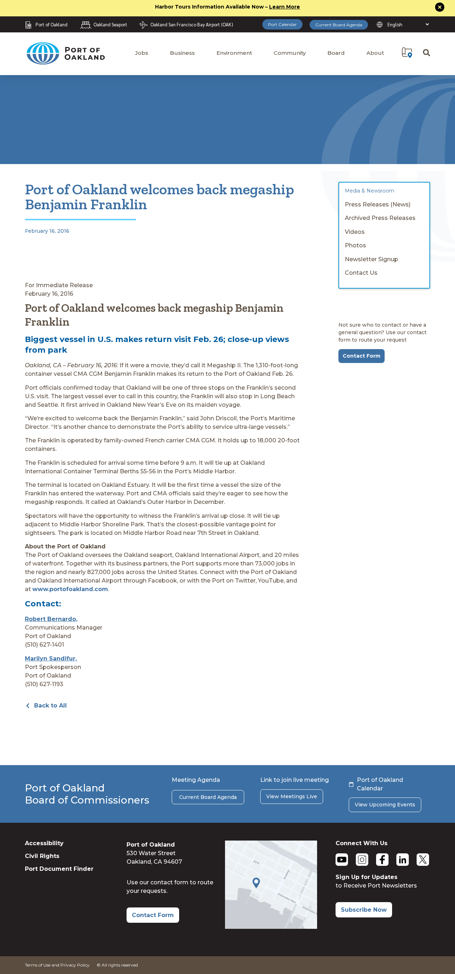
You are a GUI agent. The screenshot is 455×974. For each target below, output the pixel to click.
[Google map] (271, 926)
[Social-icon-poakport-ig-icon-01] (362, 859)
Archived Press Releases (380, 218)
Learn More (284, 7)
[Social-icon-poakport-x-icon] (423, 859)
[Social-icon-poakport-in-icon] (402, 859)
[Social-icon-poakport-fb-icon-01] (382, 859)
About (375, 52)
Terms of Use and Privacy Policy (57, 965)
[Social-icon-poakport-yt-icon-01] (342, 859)
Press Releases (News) (378, 204)
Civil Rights (42, 856)
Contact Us (361, 272)
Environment (234, 52)
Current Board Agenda (338, 24)
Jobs (141, 52)
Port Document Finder (59, 868)
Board (336, 52)
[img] (407, 52)
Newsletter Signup (371, 259)
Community (290, 52)
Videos (355, 231)
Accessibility (44, 843)
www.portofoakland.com (70, 589)
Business (182, 52)
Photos (355, 245)
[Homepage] (65, 61)
